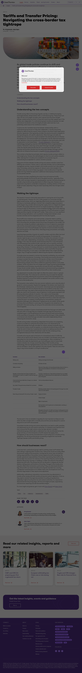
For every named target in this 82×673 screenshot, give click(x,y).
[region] (41, 79)
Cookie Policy (24, 82)
